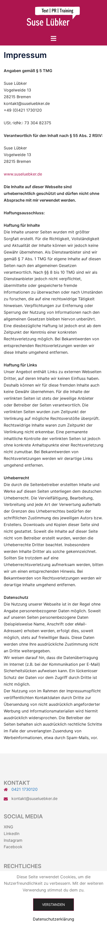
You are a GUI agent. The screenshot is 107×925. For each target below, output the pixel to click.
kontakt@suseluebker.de (34, 798)
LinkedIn (11, 833)
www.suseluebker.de (23, 174)
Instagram (13, 840)
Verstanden (53, 904)
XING (8, 826)
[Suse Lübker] (53, 16)
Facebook (13, 846)
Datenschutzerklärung (53, 919)
